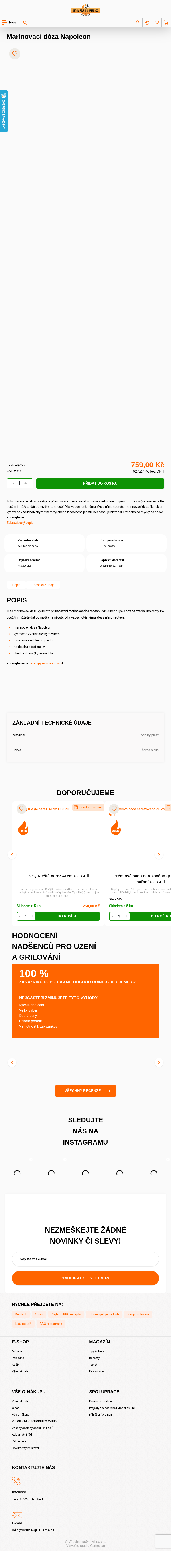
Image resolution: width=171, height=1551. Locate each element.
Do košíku (67, 916)
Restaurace (96, 1371)
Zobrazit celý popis (20, 523)
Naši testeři (23, 1324)
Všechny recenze (83, 1091)
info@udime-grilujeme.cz (33, 1530)
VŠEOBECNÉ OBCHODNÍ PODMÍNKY (34, 1421)
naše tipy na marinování (45, 663)
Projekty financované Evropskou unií (112, 1408)
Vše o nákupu (21, 1414)
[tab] (16, 585)
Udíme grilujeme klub (104, 1314)
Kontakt (20, 1314)
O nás (39, 1314)
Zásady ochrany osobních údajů (32, 1428)
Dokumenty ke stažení (26, 1448)
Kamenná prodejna (101, 1401)
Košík (15, 1364)
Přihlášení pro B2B (100, 1414)
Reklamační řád (22, 1434)
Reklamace (19, 1441)
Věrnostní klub (21, 1371)
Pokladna (18, 1358)
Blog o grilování (138, 1314)
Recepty (94, 1358)
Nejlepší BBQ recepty (66, 1314)
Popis (16, 585)
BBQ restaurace (51, 1324)
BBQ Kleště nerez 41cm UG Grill (58, 876)
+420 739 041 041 (28, 1499)
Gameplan (97, 1546)
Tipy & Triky (96, 1351)
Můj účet (17, 1351)
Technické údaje (43, 585)
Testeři (93, 1364)
